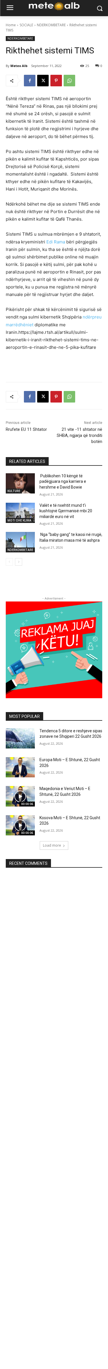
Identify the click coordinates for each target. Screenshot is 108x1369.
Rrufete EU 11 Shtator (26, 429)
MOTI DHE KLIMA (19, 520)
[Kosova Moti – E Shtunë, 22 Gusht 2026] (20, 825)
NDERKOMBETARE (51, 25)
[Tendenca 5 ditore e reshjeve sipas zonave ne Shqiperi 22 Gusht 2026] (20, 738)
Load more (52, 845)
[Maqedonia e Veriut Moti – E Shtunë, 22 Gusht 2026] (20, 796)
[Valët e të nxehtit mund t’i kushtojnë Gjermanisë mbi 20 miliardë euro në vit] (20, 513)
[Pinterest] (56, 80)
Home (11, 25)
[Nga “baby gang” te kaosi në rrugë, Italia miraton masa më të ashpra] (20, 542)
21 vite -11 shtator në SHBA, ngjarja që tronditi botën (79, 435)
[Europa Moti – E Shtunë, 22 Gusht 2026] (20, 767)
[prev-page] (9, 562)
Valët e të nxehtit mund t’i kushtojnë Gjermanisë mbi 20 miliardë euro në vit (65, 511)
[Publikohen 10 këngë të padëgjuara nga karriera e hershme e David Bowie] (20, 483)
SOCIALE (26, 25)
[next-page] (18, 562)
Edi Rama (55, 242)
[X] (43, 80)
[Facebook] (29, 80)
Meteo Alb (18, 66)
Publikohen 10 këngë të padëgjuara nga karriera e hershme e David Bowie (62, 481)
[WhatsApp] (69, 80)
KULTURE (13, 491)
